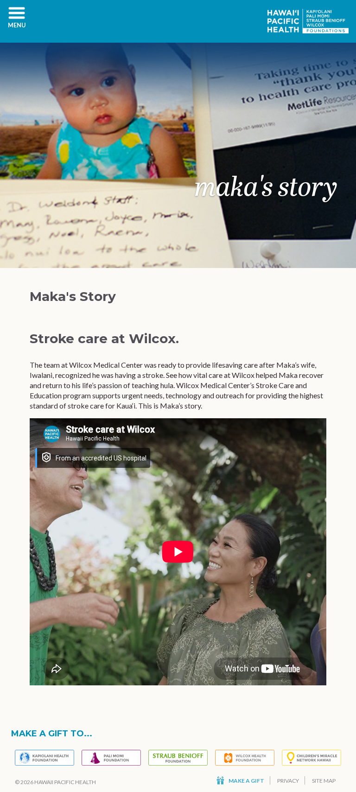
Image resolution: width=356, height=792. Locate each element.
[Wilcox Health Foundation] (244, 758)
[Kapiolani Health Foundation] (44, 758)
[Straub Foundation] (178, 758)
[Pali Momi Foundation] (111, 758)
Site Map (324, 780)
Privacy (288, 780)
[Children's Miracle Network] (311, 758)
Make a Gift (246, 780)
